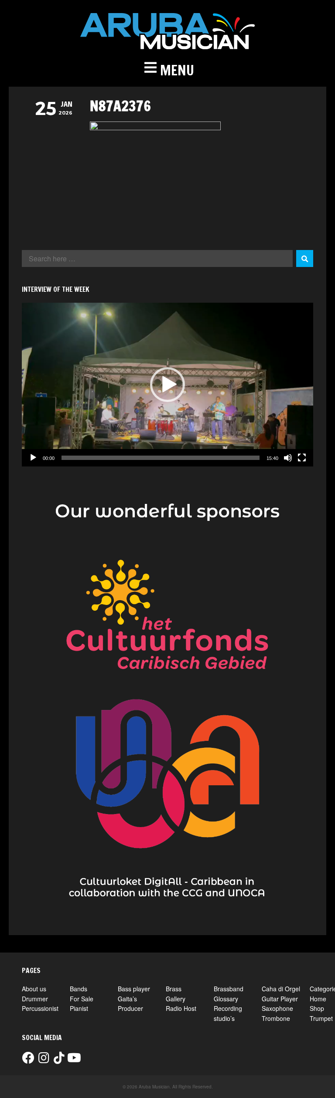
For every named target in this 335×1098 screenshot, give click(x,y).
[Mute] (288, 457)
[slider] (161, 458)
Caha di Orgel (281, 988)
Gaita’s (127, 998)
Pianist (79, 1008)
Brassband (228, 988)
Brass (173, 988)
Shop (317, 1008)
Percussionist (40, 1008)
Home (318, 998)
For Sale (81, 998)
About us (34, 988)
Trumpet (321, 1018)
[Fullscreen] (301, 457)
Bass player (134, 988)
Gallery (175, 998)
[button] (167, 70)
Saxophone (277, 1008)
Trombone (276, 1018)
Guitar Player (280, 998)
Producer (130, 1008)
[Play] (33, 457)
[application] (167, 384)
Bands (78, 988)
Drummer (35, 998)
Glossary (226, 998)
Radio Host (181, 1008)
